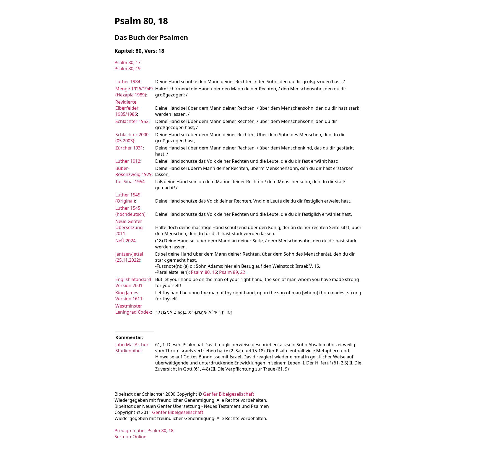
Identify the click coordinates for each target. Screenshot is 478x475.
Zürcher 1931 (129, 148)
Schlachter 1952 (132, 121)
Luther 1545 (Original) (127, 198)
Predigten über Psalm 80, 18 (144, 430)
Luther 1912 (127, 161)
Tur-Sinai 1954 (130, 182)
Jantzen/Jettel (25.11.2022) (129, 257)
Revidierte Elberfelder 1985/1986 (127, 108)
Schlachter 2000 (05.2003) (132, 138)
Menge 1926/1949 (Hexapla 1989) (134, 92)
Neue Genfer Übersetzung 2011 (129, 227)
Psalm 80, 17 (128, 62)
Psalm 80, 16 (204, 272)
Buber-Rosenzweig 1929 (133, 171)
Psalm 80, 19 (128, 68)
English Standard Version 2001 (133, 282)
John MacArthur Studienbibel (132, 348)
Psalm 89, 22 (232, 272)
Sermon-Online (130, 437)
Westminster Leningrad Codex (133, 309)
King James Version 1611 (128, 296)
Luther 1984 (127, 81)
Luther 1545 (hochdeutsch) (130, 211)
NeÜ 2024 (125, 241)
